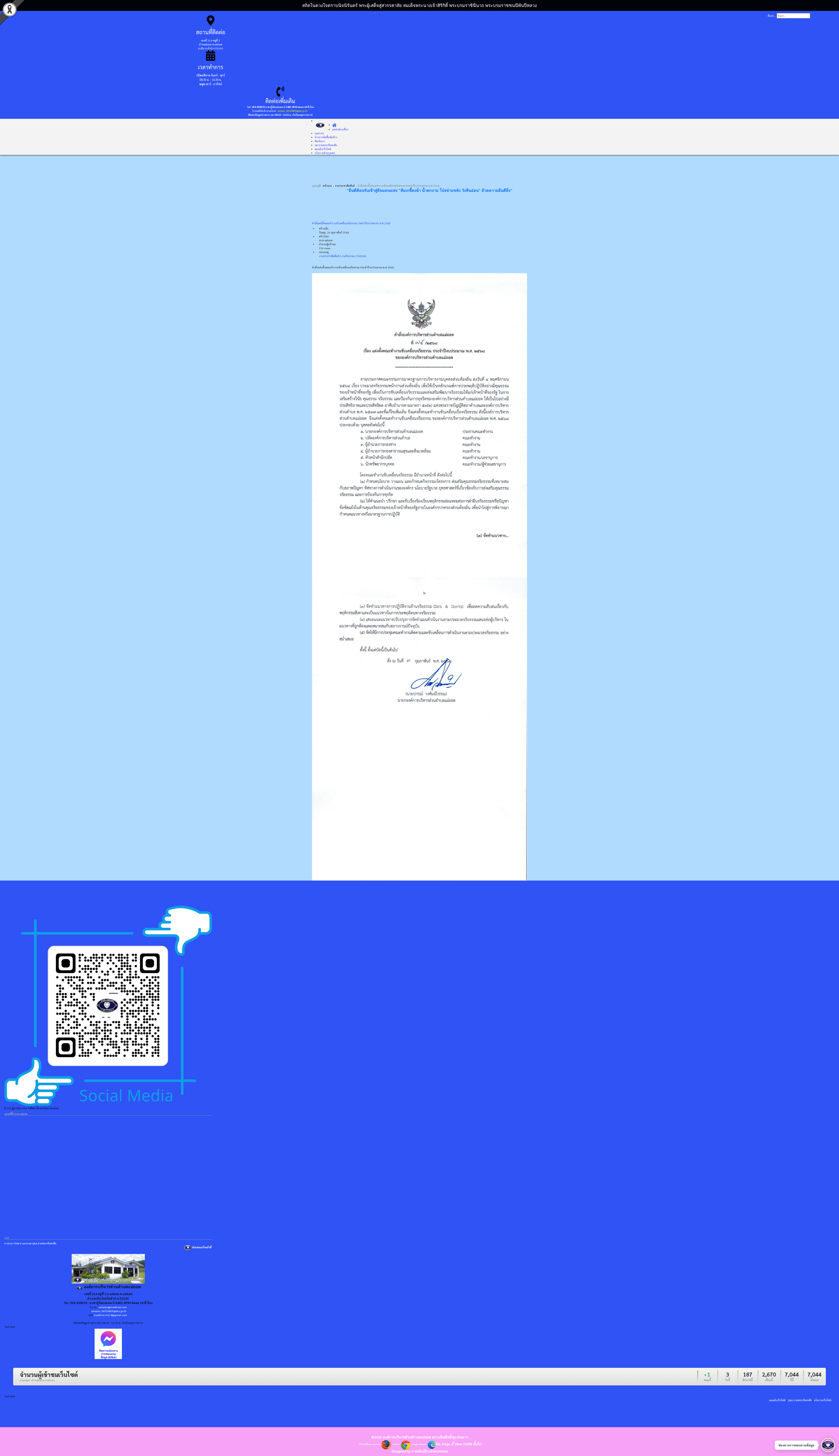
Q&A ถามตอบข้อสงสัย (800, 1400)
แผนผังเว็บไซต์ (777, 1400)
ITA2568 (361, 256)
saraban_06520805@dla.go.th (293, 110)
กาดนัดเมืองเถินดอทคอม (429, 1451)
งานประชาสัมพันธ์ (329, 256)
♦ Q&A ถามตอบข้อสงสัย (43, 1243)
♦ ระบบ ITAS (11, 1243)
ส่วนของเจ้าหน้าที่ (201, 1247)
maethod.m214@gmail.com (110, 1315)
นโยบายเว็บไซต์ (822, 1400)
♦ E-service (24, 1243)
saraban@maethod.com (113, 1307)
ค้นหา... (772, 15)
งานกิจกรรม (347, 256)
